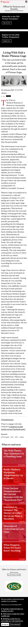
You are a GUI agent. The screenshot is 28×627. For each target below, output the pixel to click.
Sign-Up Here (6, 22)
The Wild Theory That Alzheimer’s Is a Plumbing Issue (14, 457)
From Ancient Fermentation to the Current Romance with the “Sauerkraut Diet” (14, 495)
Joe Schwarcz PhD (7, 90)
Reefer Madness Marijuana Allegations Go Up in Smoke (14, 476)
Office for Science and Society (14, 8)
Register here (6, 41)
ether (16, 437)
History (4, 93)
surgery (21, 437)
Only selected (15, 624)
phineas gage (5, 437)
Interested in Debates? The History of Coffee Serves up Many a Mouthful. (14, 514)
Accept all (5, 624)
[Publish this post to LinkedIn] (4, 96)
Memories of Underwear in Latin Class (14, 533)
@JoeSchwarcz (7, 420)
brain (12, 437)
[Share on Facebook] (1, 96)
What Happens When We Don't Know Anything (14, 552)
